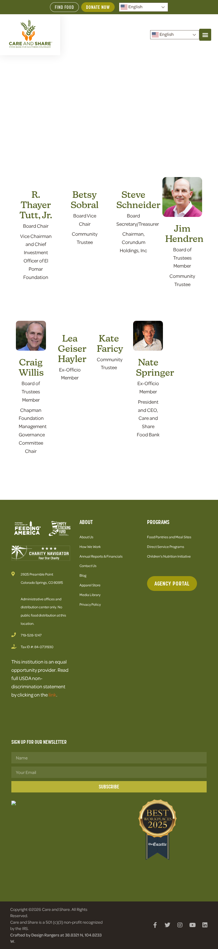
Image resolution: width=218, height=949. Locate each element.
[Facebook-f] (155, 925)
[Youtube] (192, 925)
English (134, 6)
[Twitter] (167, 925)
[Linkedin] (205, 925)
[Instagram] (180, 925)
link (52, 694)
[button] (205, 35)
